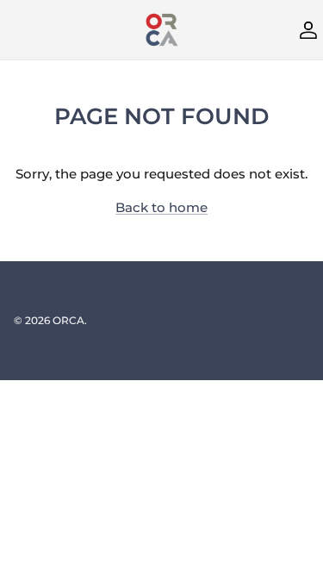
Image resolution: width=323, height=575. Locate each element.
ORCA (68, 320)
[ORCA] (161, 30)
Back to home (161, 207)
